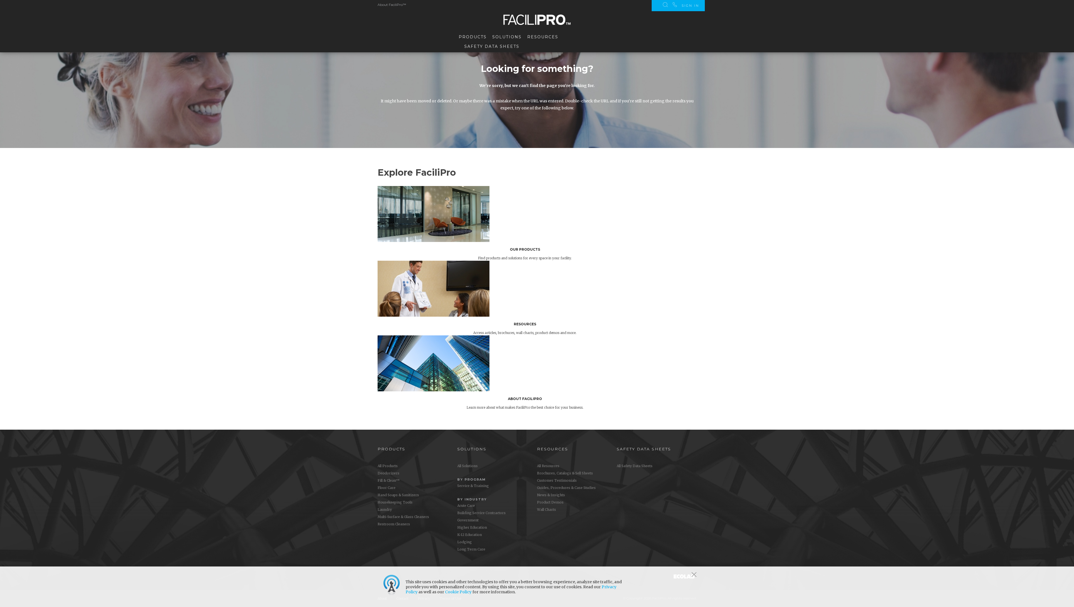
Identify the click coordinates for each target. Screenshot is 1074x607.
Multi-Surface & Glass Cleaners (403, 517)
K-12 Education (469, 535)
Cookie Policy (458, 591)
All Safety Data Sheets (635, 466)
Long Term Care (471, 549)
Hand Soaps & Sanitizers (398, 495)
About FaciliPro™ (392, 5)
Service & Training (473, 486)
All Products (388, 466)
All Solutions (467, 466)
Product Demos (550, 502)
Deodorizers (388, 473)
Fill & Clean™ (388, 480)
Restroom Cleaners (394, 524)
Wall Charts (546, 509)
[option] (541, 223)
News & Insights (551, 495)
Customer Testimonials (557, 480)
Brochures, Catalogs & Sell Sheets (565, 473)
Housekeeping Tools (395, 502)
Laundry (385, 509)
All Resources (548, 466)
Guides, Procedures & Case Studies (566, 488)
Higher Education (472, 527)
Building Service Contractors (481, 513)
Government (468, 520)
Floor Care (386, 488)
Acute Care (466, 506)
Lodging (464, 542)
